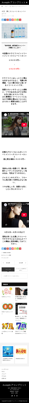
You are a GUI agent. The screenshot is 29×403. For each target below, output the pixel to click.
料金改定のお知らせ (20, 358)
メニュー (4, 374)
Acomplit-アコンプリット (13, 2)
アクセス (4, 376)
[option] (8, 354)
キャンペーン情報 (10, 15)
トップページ (5, 369)
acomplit (8, 252)
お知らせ (4, 378)
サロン (3, 371)
